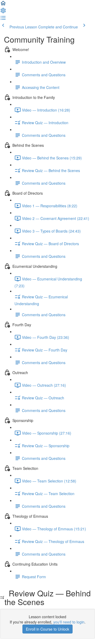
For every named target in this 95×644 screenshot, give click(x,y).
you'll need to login (68, 622)
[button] (3, 4)
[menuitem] (3, 12)
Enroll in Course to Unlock (47, 629)
